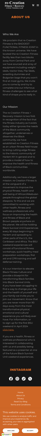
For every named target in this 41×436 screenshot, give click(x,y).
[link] (14, 5)
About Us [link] (20, 395)
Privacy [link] (20, 398)
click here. (8, 329)
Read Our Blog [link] (20, 402)
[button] (38, 5)
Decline (11, 430)
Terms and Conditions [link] (21, 405)
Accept (30, 430)
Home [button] (20, 392)
